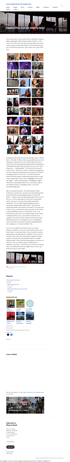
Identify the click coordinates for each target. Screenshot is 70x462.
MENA (37, 7)
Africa (22, 7)
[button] (13, 57)
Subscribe (10, 447)
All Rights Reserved (11, 267)
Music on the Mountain (13, 284)
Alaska (8, 9)
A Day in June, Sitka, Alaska (13, 280)
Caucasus (30, 7)
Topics (8, 7)
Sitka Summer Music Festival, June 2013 (17, 288)
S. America (55, 7)
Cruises (15, 9)
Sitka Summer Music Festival (22, 330)
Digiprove (46, 461)
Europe (15, 7)
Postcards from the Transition (18, 4)
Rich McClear (9, 328)
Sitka (7, 24)
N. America (46, 7)
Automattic (61, 458)
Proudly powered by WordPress (42, 458)
